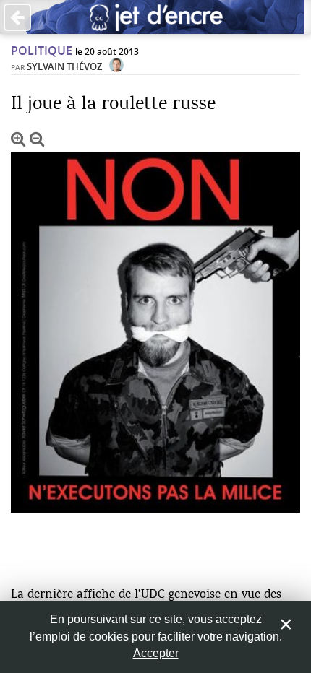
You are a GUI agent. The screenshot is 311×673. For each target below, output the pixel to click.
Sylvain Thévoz (64, 66)
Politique (41, 50)
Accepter (156, 653)
